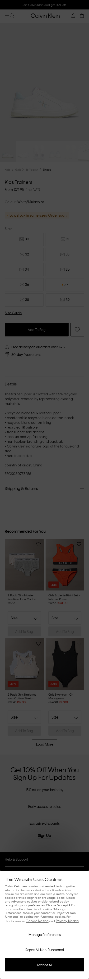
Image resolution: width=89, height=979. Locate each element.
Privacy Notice (67, 921)
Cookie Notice (37, 921)
